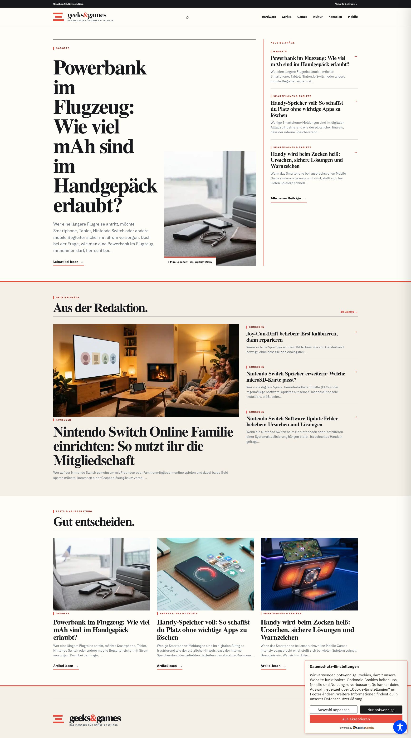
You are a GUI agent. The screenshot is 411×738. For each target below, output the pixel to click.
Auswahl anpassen (334, 709)
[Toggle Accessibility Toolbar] (400, 727)
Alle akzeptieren (356, 719)
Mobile (353, 17)
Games (302, 17)
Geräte (286, 17)
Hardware (269, 17)
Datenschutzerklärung (343, 698)
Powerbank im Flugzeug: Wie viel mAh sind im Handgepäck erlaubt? (105, 135)
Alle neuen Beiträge (289, 198)
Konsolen (335, 17)
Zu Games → (349, 311)
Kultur (318, 17)
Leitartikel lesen (68, 262)
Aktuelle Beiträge (346, 3)
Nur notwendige (381, 709)
